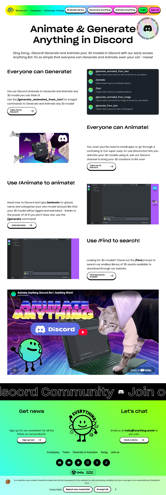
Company (53, 452)
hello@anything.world (140, 430)
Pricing (60, 10)
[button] (22, 11)
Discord (37, 53)
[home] (11, 10)
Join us (115, 452)
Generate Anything (99, 9)
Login (143, 9)
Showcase (49, 10)
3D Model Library (75, 9)
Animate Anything (125, 9)
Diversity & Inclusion (85, 452)
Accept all (102, 489)
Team (66, 452)
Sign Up (155, 9)
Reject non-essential (78, 489)
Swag (104, 452)
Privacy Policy (56, 489)
